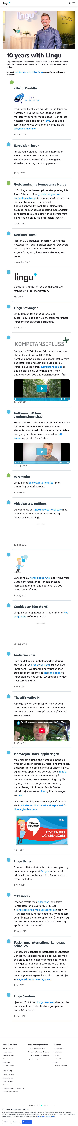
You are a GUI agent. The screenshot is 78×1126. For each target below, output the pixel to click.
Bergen (45, 871)
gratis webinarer (40, 664)
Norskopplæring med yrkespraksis (35, 909)
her (43, 791)
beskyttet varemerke (41, 482)
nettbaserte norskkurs (48, 509)
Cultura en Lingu (8, 1081)
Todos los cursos (8, 1066)
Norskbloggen (52, 672)
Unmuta (56, 1062)
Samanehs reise (58, 1048)
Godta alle (26, 1122)
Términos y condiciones (10, 1092)
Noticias (56, 1055)
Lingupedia (6, 1062)
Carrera (5, 1085)
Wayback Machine (25, 128)
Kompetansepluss (51, 366)
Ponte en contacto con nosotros (13, 1088)
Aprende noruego (8, 1048)
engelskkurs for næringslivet (34, 979)
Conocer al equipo (8, 1074)
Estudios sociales (8, 1055)
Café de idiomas (8, 1059)
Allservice (43, 901)
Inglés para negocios (34, 1059)
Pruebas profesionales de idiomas (39, 1052)
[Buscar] (70, 3)
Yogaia (62, 771)
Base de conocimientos (61, 1066)
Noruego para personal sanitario (38, 1055)
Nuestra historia (8, 1078)
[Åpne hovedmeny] (73, 3)
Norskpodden (58, 1059)
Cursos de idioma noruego (36, 1048)
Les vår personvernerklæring (46, 1116)
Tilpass (6, 1122)
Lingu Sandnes (46, 1002)
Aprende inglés (7, 1052)
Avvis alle (16, 1122)
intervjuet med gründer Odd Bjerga (29, 72)
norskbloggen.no (40, 577)
